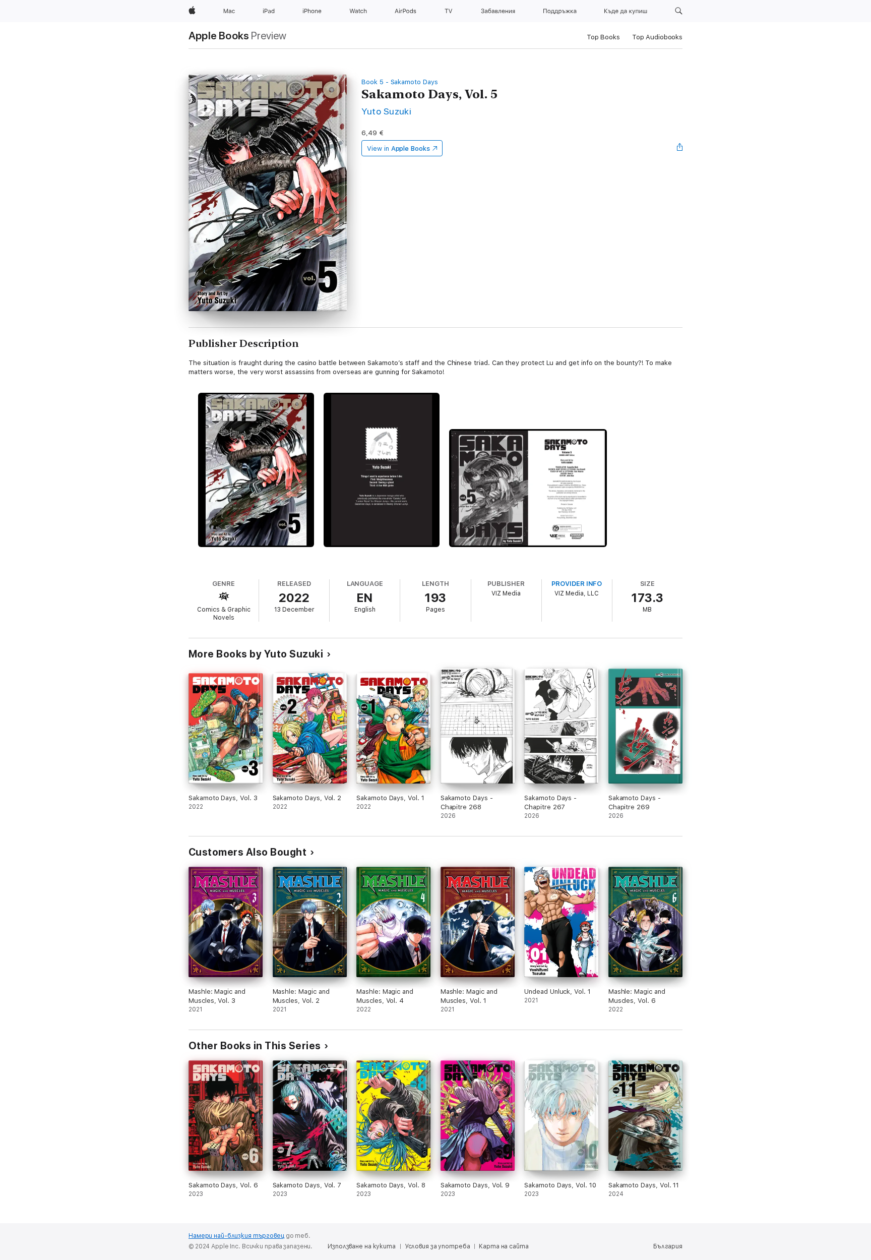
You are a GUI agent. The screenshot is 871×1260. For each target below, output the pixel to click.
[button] (679, 11)
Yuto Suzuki (386, 111)
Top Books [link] (603, 37)
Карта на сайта (503, 1246)
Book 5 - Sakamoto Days (399, 82)
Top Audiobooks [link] (657, 37)
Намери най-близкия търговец (236, 1235)
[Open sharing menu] (680, 148)
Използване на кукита (362, 1246)
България (667, 1246)
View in (398, 148)
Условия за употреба (437, 1246)
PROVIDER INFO (576, 583)
